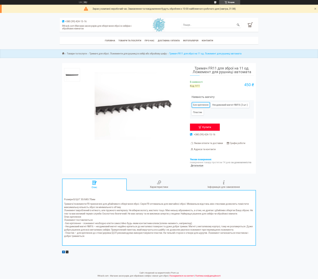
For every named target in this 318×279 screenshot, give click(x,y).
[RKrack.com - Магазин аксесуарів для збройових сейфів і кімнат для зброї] (159, 24)
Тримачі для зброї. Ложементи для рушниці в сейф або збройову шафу (128, 53)
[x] (67, 252)
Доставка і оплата (169, 40)
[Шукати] (238, 25)
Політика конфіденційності (208, 276)
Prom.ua (175, 273)
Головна (110, 40)
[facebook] (63, 252)
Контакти (207, 40)
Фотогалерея (190, 40)
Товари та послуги (129, 40)
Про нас (149, 40)
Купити (206, 127)
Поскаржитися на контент (181, 276)
